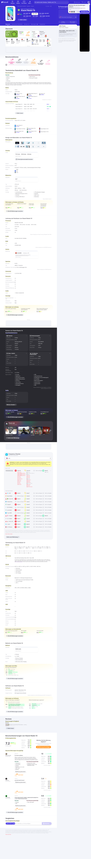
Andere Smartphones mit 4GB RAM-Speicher (43, 247)
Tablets (18, 3)
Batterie (7, 645)
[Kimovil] (4, 2)
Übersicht (7, 24)
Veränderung (84, 11)
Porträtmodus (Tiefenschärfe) (34, 354)
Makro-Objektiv (11, 353)
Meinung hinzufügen (44, 747)
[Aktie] (51, 6)
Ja (15, 267)
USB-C (6, 601)
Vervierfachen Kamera (20, 377)
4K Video (17, 374)
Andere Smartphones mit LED (46, 388)
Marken (28, 6)
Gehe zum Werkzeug (12, 537)
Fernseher (24, 3)
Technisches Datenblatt (17, 24)
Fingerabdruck (8, 278)
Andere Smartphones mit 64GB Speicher (44, 269)
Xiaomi (32, 6)
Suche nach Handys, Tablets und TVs (46, 2)
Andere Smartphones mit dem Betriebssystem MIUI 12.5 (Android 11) (39, 695)
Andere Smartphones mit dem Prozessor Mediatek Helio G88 (40, 234)
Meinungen (34, 24)
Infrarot (6, 621)
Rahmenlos (36, 196)
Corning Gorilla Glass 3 (20, 196)
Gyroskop (7, 286)
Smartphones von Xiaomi (46, 99)
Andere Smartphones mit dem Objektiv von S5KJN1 (42, 387)
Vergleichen (42, 24)
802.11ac (38, 566)
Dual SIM (16, 557)
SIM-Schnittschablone (19, 561)
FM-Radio (7, 615)
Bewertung (7, 251)
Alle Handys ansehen (21, 6)
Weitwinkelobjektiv (36, 335)
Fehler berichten (8, 834)
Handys (13, 3)
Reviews (26, 24)
